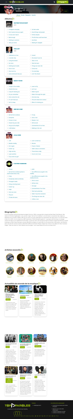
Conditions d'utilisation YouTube (59, 411)
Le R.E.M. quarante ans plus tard (11, 344)
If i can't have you (13, 99)
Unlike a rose (35, 199)
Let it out (34, 89)
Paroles (23, 15)
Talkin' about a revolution (38, 148)
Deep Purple (38, 346)
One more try (12, 71)
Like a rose (34, 117)
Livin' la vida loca (36, 140)
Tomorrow (34, 68)
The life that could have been (39, 37)
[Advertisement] (60, 35)
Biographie (28, 15)
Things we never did (37, 66)
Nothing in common (14, 40)
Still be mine (35, 183)
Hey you (11, 195)
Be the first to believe (14, 115)
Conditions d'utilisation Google (59, 412)
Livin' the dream (36, 74)
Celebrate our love (13, 55)
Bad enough (12, 37)
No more (11, 63)
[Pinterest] (17, 413)
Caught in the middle (14, 86)
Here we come (12, 192)
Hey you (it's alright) (14, 125)
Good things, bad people (38, 32)
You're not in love (36, 154)
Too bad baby (35, 71)
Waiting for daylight (37, 42)
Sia (35, 377)
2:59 (10, 140)
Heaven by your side (14, 123)
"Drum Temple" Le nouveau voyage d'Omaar (39, 296)
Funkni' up (11, 187)
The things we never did (38, 196)
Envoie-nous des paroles (62, 2)
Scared (33, 55)
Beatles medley (13, 143)
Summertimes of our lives (38, 188)
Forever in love (12, 120)
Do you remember (13, 94)
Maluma (22, 378)
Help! (10, 189)
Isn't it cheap (12, 102)
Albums (18, 15)
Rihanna (8, 299)
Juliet (33, 169)
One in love (12, 68)
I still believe (12, 128)
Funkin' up (11, 148)
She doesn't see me (37, 58)
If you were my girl (14, 156)
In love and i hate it (14, 34)
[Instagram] (19, 413)
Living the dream (13, 60)
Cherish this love (13, 89)
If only (33, 115)
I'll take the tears (13, 197)
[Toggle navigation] (6, 2)
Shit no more (35, 180)
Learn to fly (35, 86)
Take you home (13, 42)
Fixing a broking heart (14, 184)
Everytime (11, 117)
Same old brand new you (15, 74)
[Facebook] (15, 413)
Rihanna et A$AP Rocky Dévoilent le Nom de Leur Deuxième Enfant (10, 295)
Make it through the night (38, 94)
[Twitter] (20, 413)
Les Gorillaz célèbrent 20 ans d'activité (25, 344)
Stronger (34, 186)
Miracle (34, 143)
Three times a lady (36, 151)
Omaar (36, 299)
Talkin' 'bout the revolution (39, 194)
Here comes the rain (14, 97)
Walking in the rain (37, 128)
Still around (35, 123)
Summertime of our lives (38, 125)
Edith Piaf (23, 297)
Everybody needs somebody (16, 179)
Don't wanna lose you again (16, 32)
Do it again (11, 146)
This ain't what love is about (39, 99)
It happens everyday (14, 29)
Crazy (10, 176)
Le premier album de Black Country (11, 376)
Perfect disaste (35, 34)
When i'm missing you (37, 102)
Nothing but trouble (14, 66)
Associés (34, 15)
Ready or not (35, 120)
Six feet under (35, 29)
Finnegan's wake (13, 181)
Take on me (35, 60)
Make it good (35, 91)
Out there (34, 40)
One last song (35, 97)
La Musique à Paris (24, 295)
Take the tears (35, 63)
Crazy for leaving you (14, 91)
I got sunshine (12, 154)
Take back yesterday (37, 191)
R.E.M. (7, 347)
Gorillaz (22, 347)
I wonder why (12, 58)
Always (10, 169)
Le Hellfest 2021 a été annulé (40, 343)
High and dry (12, 151)
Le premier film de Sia (40, 375)
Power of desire (36, 146)
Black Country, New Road (9, 381)
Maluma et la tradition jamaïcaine (25, 375)
